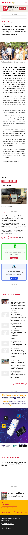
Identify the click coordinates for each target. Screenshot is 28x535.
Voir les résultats (14, 237)
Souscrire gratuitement (10, 507)
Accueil (3, 17)
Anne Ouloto (14, 129)
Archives (21, 237)
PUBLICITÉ (13, 14)
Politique (16, 17)
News (9, 17)
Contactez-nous (8, 523)
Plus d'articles (19, 383)
